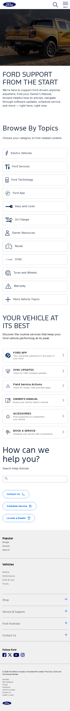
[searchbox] (37, 479)
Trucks (5, 584)
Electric (5, 572)
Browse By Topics (30, 129)
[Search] (55, 6)
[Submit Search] (6, 479)
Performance (8, 576)
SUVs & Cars (8, 580)
